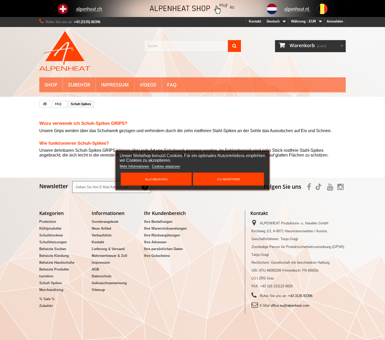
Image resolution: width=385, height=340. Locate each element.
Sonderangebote (105, 222)
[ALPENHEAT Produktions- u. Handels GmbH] (87, 51)
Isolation (46, 276)
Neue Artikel (101, 228)
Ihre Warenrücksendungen (165, 228)
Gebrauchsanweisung (109, 283)
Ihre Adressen (155, 242)
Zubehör (79, 85)
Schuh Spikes (50, 283)
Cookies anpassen (166, 166)
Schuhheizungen (53, 242)
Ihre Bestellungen (158, 222)
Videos (148, 85)
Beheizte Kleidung (54, 256)
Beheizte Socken (52, 249)
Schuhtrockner (51, 235)
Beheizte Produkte (54, 269)
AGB (95, 269)
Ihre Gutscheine (157, 256)
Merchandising (51, 290)
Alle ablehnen (156, 179)
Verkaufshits (102, 235)
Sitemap (98, 290)
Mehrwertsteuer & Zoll (109, 256)
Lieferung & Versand (108, 249)
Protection (47, 222)
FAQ (172, 85)
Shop (51, 85)
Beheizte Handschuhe (56, 263)
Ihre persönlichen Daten (163, 249)
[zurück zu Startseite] (45, 104)
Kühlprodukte (50, 228)
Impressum (115, 85)
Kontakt (255, 21)
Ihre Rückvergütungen (162, 235)
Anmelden (335, 21)
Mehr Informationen (135, 166)
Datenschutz (102, 276)
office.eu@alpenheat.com (290, 305)
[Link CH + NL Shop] (192, 8)
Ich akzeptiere (228, 179)
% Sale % (47, 299)
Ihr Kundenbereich (165, 213)
